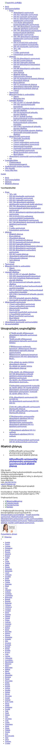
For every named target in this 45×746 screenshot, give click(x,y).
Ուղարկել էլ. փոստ (9, 534)
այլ (10, 158)
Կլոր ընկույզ (18, 72)
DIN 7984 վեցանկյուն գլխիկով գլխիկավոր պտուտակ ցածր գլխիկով (26, 38)
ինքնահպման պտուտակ (22, 517)
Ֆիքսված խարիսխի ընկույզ (25, 88)
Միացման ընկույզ (21, 80)
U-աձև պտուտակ (21, 52)
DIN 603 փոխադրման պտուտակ (23, 442)
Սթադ (16, 96)
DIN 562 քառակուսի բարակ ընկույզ (28, 78)
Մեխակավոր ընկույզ (22, 76)
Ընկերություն (15, 162)
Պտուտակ (13, 92)
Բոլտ (11, 10)
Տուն (7, 6)
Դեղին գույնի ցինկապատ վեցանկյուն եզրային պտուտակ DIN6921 (23, 341)
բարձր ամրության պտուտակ (21, 523)
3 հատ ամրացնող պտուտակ (26, 142)
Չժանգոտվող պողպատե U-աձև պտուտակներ (21, 519)
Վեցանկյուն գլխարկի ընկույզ (26, 86)
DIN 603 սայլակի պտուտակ (25, 16)
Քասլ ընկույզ (19, 82)
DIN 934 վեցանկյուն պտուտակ (26, 58)
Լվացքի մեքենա (16, 100)
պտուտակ (5, 517)
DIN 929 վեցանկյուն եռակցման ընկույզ (26, 246)
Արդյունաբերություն (18, 164)
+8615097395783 (10, 482)
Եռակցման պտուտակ (23, 54)
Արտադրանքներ (12, 8)
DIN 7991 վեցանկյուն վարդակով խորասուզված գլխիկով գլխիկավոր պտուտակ (27, 32)
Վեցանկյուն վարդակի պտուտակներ (25, 156)
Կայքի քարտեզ (32, 515)
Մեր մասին (10, 168)
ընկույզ (12, 56)
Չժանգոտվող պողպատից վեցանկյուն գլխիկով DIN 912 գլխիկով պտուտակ (21, 424)
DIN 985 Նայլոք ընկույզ (22, 60)
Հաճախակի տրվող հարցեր (17, 166)
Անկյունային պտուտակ (19, 136)
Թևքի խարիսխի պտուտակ (25, 152)
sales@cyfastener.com (8, 484)
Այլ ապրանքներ (12, 324)
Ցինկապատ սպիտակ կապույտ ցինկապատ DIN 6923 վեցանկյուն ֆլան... (23, 356)
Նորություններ (11, 160)
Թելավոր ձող (19, 98)
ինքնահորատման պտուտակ (14, 521)
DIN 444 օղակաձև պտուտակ (26, 46)
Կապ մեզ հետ (11, 170)
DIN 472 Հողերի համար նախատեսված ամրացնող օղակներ (25, 122)
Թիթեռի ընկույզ (20, 74)
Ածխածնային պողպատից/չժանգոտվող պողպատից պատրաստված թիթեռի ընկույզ (23, 462)
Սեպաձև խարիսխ (21, 138)
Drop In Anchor (18, 140)
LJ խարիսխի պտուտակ (24, 150)
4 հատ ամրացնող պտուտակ (26, 144)
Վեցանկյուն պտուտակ (23, 12)
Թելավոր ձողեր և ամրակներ (21, 94)
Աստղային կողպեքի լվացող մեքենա (25, 300)
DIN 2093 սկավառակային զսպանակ (24, 276)
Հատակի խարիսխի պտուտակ (27, 148)
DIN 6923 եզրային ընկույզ (24, 62)
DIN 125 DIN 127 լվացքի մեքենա (26, 102)
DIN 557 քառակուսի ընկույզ (25, 84)
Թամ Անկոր (18, 154)
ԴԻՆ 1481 (17, 48)
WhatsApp (8, 537)
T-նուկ (16, 90)
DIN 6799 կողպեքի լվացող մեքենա (28, 130)
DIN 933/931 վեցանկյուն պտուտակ (24, 220)
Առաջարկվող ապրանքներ (12, 515)
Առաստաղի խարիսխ (22, 146)
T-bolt (15, 50)
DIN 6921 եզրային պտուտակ (25, 14)
